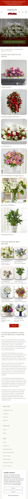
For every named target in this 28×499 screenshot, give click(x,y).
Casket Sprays (5, 87)
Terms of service (7, 466)
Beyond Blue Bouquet (7, 283)
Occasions (5, 413)
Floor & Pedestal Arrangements (11, 175)
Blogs (4, 433)
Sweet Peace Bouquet (7, 301)
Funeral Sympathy (9, 49)
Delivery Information (8, 452)
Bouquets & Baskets (7, 205)
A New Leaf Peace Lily (20, 283)
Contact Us (6, 445)
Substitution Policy (8, 462)
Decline (13, 491)
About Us (5, 420)
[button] (19, 12)
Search (5, 429)
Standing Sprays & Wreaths (10, 116)
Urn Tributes (5, 146)
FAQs (4, 442)
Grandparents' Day (8, 410)
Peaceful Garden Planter (5, 321)
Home (2, 49)
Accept (13, 488)
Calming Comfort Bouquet (19, 321)
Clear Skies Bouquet (20, 263)
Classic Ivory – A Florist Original (5, 263)
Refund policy (6, 459)
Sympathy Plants (6, 234)
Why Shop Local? (7, 449)
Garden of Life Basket (20, 301)
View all (14, 325)
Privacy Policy (17, 484)
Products (5, 417)
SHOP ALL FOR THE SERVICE (14, 42)
